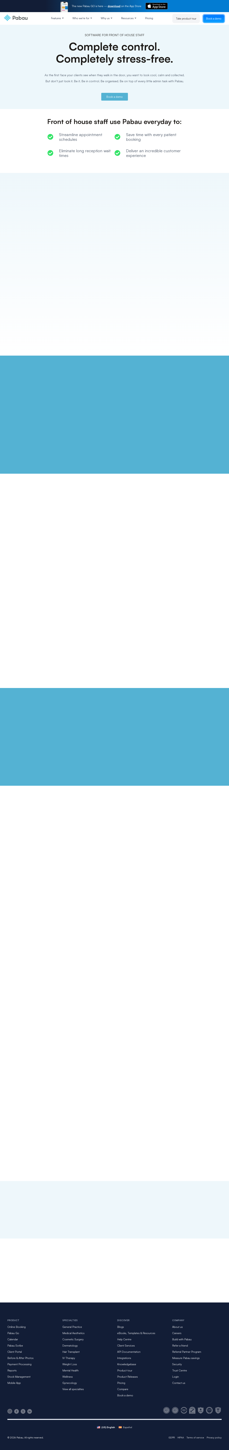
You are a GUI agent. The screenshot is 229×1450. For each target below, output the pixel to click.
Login (175, 1376)
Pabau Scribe (15, 1345)
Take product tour (186, 18)
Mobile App (14, 1383)
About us (177, 1327)
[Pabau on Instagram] (9, 1411)
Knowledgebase (126, 1364)
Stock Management (19, 1376)
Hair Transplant (71, 1351)
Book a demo (213, 18)
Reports (12, 1370)
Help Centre (124, 1339)
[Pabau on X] (23, 1411)
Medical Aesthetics (73, 1333)
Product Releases (127, 1376)
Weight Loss (69, 1364)
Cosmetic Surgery (73, 1339)
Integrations (124, 1358)
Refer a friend (180, 1345)
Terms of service (195, 1437)
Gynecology (69, 1383)
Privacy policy (214, 1437)
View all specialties (73, 1389)
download (114, 6)
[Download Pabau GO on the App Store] (156, 6)
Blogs (120, 1327)
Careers (176, 1333)
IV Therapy (68, 1358)
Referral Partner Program (186, 1351)
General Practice (72, 1327)
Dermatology (70, 1345)
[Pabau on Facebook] (16, 1411)
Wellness (67, 1376)
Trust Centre (179, 1370)
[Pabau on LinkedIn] (29, 1411)
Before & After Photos (20, 1358)
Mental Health (70, 1370)
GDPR (171, 1437)
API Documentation (128, 1351)
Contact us (178, 1383)
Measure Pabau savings (186, 1358)
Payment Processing (19, 1364)
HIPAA (181, 1437)
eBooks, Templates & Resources (136, 1333)
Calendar (12, 1339)
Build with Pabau (182, 1339)
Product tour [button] (124, 1370)
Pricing (149, 18)
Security (177, 1364)
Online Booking (16, 1327)
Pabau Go (13, 1333)
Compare (122, 1389)
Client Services (126, 1345)
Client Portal (14, 1351)
